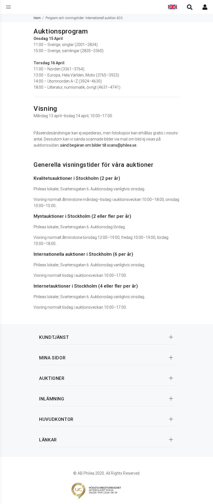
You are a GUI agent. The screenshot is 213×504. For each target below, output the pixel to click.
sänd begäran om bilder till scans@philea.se (98, 145)
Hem (37, 18)
